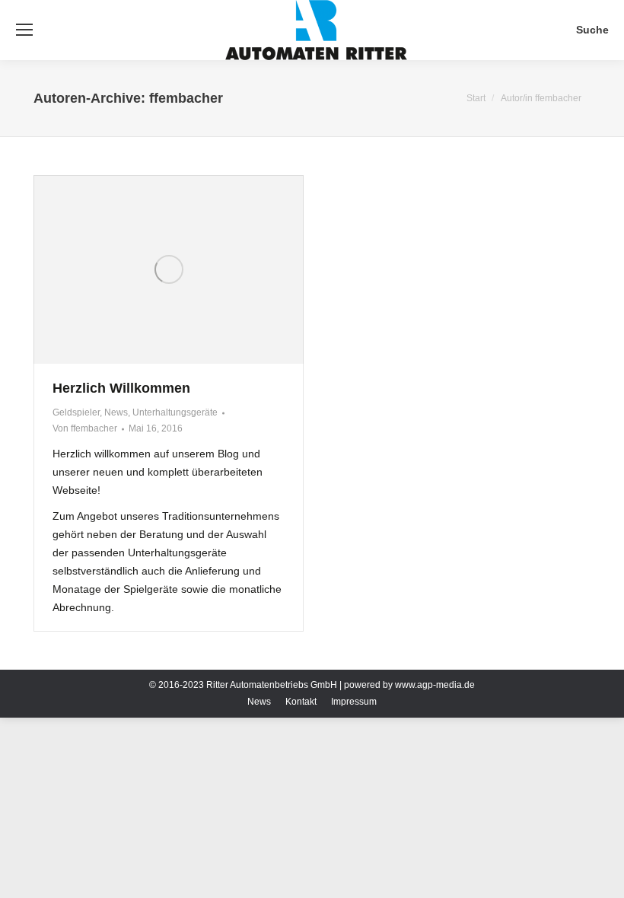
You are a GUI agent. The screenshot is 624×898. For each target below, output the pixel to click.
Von (85, 428)
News (116, 412)
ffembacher (186, 98)
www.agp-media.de (435, 685)
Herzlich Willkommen (121, 388)
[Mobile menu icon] (24, 30)
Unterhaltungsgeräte (175, 412)
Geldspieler (76, 412)
